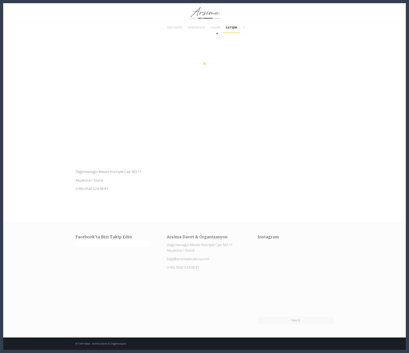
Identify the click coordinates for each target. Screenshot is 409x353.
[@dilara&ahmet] (276, 297)
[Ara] (242, 27)
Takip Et (295, 320)
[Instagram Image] (314, 297)
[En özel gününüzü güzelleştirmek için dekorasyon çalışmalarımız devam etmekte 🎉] (276, 259)
